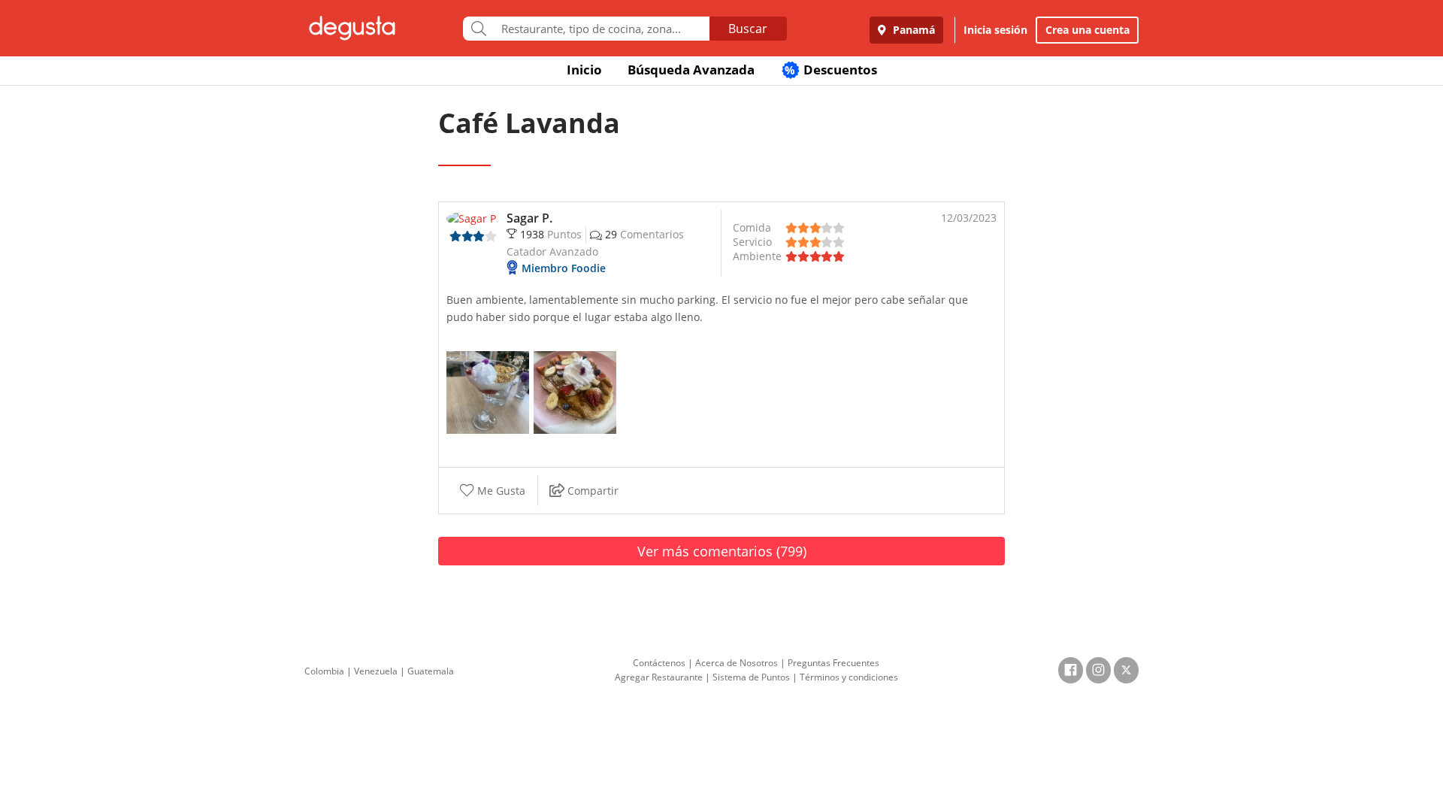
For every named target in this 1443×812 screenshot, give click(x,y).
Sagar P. (529, 218)
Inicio (584, 69)
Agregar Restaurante (659, 677)
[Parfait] (487, 391)
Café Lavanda (529, 123)
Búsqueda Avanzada (691, 69)
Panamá (912, 30)
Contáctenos (659, 662)
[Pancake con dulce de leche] (575, 391)
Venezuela (376, 671)
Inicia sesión (995, 30)
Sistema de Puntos (751, 677)
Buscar (747, 28)
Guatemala (430, 671)
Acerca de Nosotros (736, 662)
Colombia (324, 671)
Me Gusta (499, 490)
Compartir (591, 490)
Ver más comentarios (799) (721, 551)
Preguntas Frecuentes (833, 662)
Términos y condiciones (849, 677)
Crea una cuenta (1087, 30)
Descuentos (831, 69)
